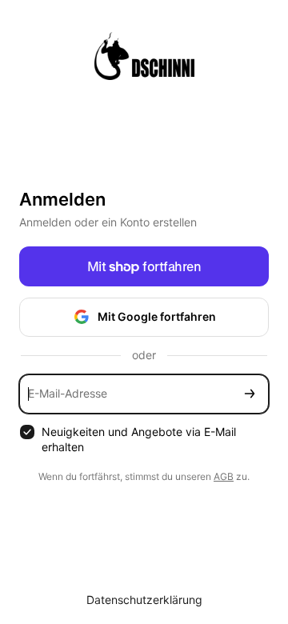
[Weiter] (249, 394)
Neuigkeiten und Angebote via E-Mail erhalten (139, 439)
